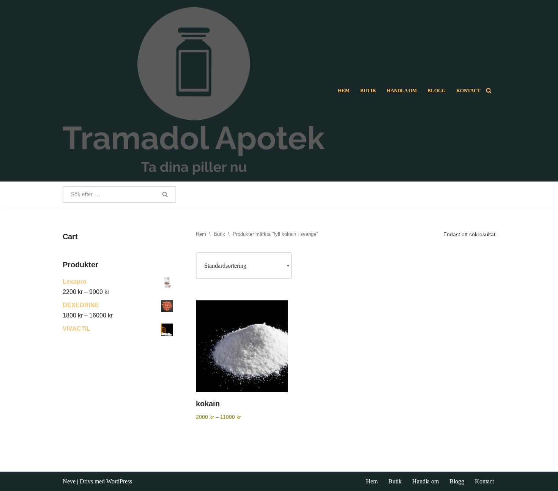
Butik (368, 90)
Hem (344, 90)
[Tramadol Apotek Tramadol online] (194, 91)
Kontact (468, 90)
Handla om (402, 90)
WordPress (119, 481)
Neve (69, 481)
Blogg (436, 90)
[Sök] (489, 90)
